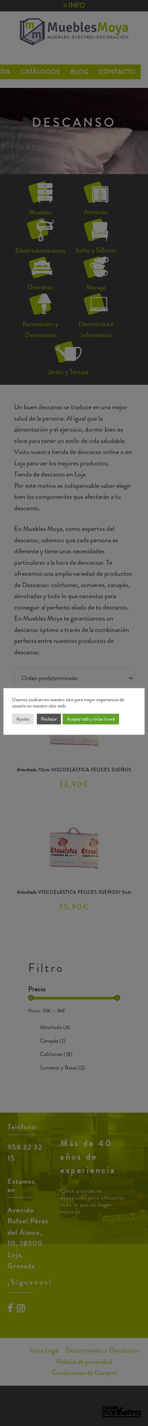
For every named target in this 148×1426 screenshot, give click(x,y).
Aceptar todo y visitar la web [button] (91, 719)
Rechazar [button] (49, 719)
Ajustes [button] (22, 719)
